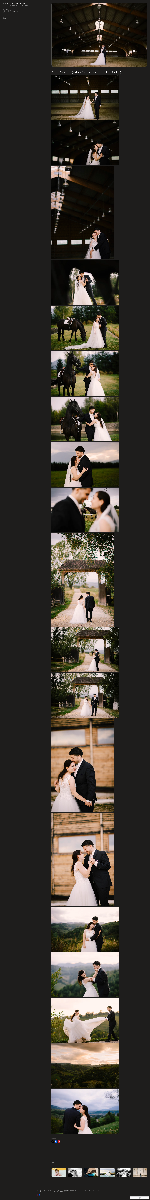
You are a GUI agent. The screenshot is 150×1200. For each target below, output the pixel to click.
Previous (54, 1162)
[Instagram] (37, 1195)
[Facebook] (39, 1195)
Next (145, 1162)
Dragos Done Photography (15, 3)
